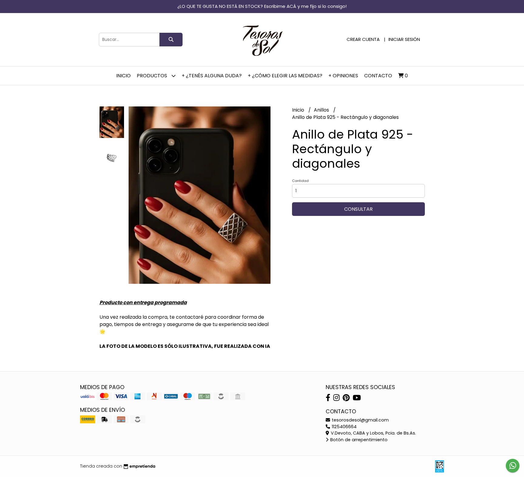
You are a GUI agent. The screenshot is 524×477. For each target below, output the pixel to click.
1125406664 (344, 427)
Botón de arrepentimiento (358, 440)
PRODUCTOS (152, 75)
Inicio (123, 75)
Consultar (358, 209)
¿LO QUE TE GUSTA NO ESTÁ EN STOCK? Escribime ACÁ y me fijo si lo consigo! (262, 6)
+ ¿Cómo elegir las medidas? (285, 75)
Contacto (378, 75)
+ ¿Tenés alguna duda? (212, 75)
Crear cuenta (363, 39)
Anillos (322, 109)
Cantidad (300, 180)
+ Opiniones (343, 75)
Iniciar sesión (404, 39)
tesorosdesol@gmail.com (360, 420)
